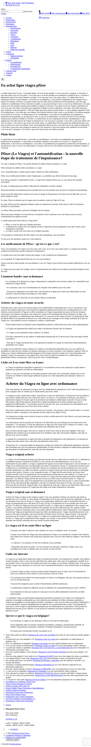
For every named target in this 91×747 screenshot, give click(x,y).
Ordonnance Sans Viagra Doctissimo (19, 697)
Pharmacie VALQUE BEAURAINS (52, 652)
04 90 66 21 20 (11, 719)
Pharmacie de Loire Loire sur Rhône (41, 635)
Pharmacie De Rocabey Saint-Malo (46, 660)
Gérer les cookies (13, 740)
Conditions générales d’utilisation (18, 735)
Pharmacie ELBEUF (46, 656)
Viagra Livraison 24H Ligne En (18, 686)
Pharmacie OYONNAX (44, 673)
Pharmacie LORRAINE (42, 669)
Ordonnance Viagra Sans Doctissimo (19, 701)
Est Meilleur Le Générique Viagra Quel (20, 682)
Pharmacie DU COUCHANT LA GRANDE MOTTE (52, 648)
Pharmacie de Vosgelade (37, 671)
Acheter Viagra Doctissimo (16, 690)
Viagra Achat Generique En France (19, 684)
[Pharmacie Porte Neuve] (3, 14)
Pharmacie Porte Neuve (21, 733)
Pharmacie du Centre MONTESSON (49, 675)
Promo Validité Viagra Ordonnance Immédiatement (25, 688)
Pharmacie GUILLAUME (45, 646)
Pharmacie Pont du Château (35, 680)
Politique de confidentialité (16, 737)
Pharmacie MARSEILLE (44, 665)
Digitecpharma (15, 744)
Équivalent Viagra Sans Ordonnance (19, 692)
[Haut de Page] (2, 79)
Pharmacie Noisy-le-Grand (45, 639)
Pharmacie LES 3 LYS (39, 658)
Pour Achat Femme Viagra (16, 694)
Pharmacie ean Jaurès (40, 643)
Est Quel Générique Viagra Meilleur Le (20, 699)
